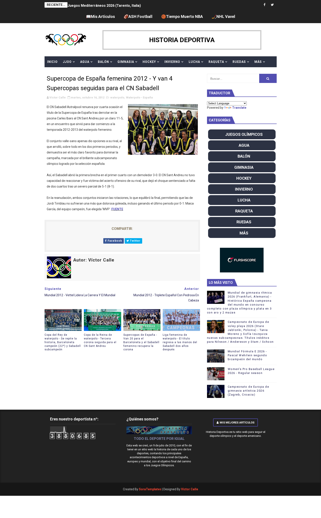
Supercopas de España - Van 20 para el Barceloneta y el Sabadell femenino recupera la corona (141, 342)
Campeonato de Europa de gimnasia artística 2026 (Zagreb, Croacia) (248, 390)
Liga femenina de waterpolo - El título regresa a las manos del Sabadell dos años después (180, 342)
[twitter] (272, 5)
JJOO (67, 62)
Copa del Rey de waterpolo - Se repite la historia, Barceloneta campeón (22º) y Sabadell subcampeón (63, 342)
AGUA (84, 62)
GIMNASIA (125, 62)
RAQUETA (216, 62)
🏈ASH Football (138, 16)
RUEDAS (239, 62)
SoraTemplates (150, 489)
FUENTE (117, 209)
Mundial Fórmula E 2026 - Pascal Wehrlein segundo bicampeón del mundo (247, 355)
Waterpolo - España (139, 97)
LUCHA (194, 62)
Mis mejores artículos (237, 422)
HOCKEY (149, 62)
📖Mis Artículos (100, 16)
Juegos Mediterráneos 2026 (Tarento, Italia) (104, 5)
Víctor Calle (189, 489)
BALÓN (103, 62)
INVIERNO (172, 62)
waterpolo (117, 97)
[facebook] (264, 5)
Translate (239, 107)
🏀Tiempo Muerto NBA (182, 16)
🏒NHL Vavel (223, 16)
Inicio (52, 62)
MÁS (258, 62)
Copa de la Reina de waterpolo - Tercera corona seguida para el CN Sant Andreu (100, 340)
